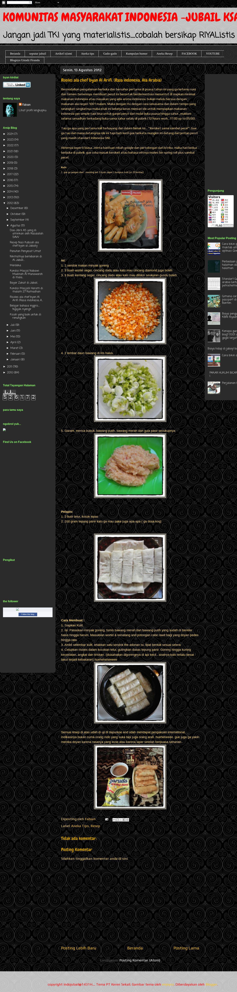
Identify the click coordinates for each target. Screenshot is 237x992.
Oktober (16, 214)
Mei (13, 337)
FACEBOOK (189, 53)
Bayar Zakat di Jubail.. (24, 283)
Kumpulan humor (136, 53)
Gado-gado (110, 53)
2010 (10, 373)
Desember (17, 208)
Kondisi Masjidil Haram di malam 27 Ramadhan (26, 290)
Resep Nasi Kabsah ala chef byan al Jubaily (24, 244)
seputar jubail (37, 53)
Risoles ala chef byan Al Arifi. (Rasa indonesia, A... (26, 299)
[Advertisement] (222, 127)
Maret (14, 348)
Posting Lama (186, 948)
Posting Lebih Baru (78, 948)
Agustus (15, 226)
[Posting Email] (106, 819)
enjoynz (168, 984)
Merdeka (15, 265)
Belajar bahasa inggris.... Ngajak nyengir (25, 307)
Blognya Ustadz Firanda (25, 60)
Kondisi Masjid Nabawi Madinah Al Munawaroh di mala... (26, 274)
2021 (10, 151)
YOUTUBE (213, 53)
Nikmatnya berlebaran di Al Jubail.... (26, 258)
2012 (10, 203)
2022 (10, 146)
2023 (10, 140)
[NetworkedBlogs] (27, 610)
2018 (10, 169)
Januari (15, 360)
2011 (10, 367)
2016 (10, 180)
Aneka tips (87, 53)
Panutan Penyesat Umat (25, 251)
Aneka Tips (80, 826)
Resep (95, 826)
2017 (10, 174)
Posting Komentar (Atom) (139, 960)
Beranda (15, 53)
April (13, 342)
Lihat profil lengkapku (32, 110)
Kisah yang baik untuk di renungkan (25, 316)
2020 (11, 157)
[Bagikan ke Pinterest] (127, 820)
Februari (16, 354)
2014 (10, 192)
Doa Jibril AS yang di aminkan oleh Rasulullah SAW (26, 233)
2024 (10, 134)
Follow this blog (27, 614)
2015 (10, 186)
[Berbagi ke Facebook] (124, 820)
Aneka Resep (164, 53)
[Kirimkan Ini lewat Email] (114, 820)
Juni (13, 331)
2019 (10, 163)
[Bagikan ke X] (120, 820)
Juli (13, 325)
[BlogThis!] (117, 820)
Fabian (26, 105)
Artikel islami (63, 53)
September (18, 220)
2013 (10, 197)
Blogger (211, 984)
